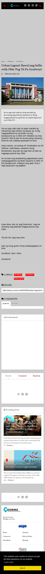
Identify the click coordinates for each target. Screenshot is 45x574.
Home (3, 61)
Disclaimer (7, 540)
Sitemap (25, 540)
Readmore (10, 445)
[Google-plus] (36, 6)
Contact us (6, 536)
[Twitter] (33, 6)
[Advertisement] (22, 35)
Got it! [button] (22, 568)
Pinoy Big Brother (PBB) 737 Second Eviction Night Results (21, 465)
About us (25, 533)
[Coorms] (15, 7)
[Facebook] (29, 6)
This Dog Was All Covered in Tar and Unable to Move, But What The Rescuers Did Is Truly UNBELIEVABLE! (22, 428)
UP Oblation (19, 61)
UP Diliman (11, 61)
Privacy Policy (27, 536)
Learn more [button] (8, 562)
